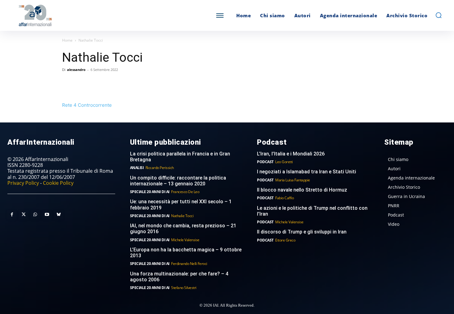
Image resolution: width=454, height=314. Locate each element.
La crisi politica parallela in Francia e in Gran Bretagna (180, 157)
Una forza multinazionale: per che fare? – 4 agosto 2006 (179, 277)
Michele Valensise (185, 239)
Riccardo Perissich (159, 167)
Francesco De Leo (185, 191)
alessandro (76, 69)
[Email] (125, 83)
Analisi (137, 167)
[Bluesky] (58, 214)
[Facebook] (68, 83)
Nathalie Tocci (182, 215)
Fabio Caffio (284, 197)
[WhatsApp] (96, 83)
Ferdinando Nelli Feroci (189, 263)
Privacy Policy (23, 183)
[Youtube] (47, 214)
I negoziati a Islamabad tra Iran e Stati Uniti (306, 172)
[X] (82, 83)
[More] (153, 83)
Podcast (265, 161)
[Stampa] (139, 83)
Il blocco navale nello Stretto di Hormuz (302, 190)
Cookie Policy (58, 183)
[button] (438, 15)
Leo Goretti (284, 161)
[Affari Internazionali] (66, 16)
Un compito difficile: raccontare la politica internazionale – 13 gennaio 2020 (178, 181)
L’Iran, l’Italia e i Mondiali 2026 (291, 154)
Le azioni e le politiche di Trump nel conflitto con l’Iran (312, 211)
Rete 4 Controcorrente (87, 105)
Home (67, 40)
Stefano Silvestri (183, 287)
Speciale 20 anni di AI (150, 191)
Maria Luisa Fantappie (292, 180)
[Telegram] (111, 83)
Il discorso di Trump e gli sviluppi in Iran (302, 232)
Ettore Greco (285, 240)
